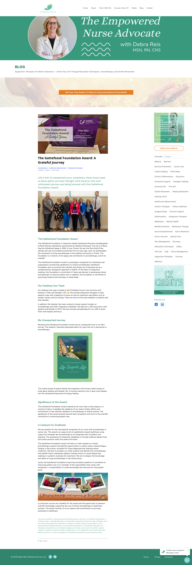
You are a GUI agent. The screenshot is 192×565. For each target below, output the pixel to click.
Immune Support (177, 211)
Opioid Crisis (175, 236)
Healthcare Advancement (57, 168)
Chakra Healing (161, 171)
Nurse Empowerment (164, 231)
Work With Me (105, 8)
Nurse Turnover (161, 236)
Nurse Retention (182, 231)
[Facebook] (156, 304)
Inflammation (160, 216)
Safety (179, 246)
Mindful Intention (162, 226)
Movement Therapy (180, 226)
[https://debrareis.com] (58, 8)
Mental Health (172, 221)
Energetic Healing (180, 181)
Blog (142, 8)
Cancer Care (179, 166)
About (93, 8)
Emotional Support (163, 181)
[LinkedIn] (162, 304)
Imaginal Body (161, 211)
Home (85, 8)
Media (134, 8)
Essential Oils (160, 186)
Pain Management (162, 241)
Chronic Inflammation (164, 176)
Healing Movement (180, 191)
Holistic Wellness (179, 206)
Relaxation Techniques (164, 246)
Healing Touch (161, 196)
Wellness (158, 261)
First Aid (172, 186)
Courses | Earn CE (121, 8)
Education (180, 176)
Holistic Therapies (162, 206)
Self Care (158, 251)
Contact (149, 8)
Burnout (167, 161)
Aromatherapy (43, 168)
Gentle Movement (162, 191)
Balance (158, 161)
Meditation (159, 221)
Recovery (176, 241)
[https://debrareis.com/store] (169, 280)
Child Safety (175, 171)
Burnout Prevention (163, 166)
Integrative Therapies (75, 168)
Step (166, 251)
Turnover (179, 256)
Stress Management (179, 251)
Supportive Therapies (164, 256)
